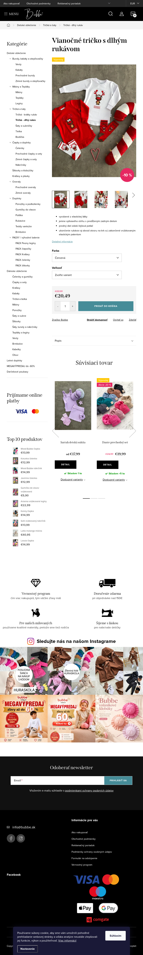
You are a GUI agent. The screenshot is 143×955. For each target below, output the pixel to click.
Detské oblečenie (16, 53)
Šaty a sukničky (24, 125)
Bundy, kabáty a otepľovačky (27, 58)
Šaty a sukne (19, 316)
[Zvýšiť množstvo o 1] (72, 306)
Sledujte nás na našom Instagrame (76, 641)
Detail (65, 464)
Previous (55, 431)
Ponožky (17, 310)
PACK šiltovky (23, 265)
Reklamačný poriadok (69, 3)
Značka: (60, 320)
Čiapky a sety (19, 282)
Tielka (19, 131)
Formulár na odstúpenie (84, 858)
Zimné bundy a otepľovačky (30, 81)
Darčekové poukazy (17, 371)
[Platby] (98, 899)
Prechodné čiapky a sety (29, 153)
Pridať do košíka (105, 306)
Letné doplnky (14, 360)
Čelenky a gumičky (22, 276)
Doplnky (16, 198)
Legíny (19, 103)
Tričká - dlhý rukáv (26, 120)
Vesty (18, 64)
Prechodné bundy (25, 75)
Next (132, 431)
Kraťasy (16, 288)
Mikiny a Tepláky (21, 86)
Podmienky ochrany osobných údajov (92, 852)
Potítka (19, 215)
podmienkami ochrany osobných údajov (89, 790)
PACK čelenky (23, 260)
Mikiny (19, 92)
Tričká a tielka (19, 299)
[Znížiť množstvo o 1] (58, 306)
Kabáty (19, 70)
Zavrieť (76, 318)
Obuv (15, 355)
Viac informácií (67, 940)
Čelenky (20, 148)
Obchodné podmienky (39, 3)
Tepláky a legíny (20, 332)
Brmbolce (21, 232)
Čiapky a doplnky (21, 142)
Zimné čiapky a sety (26, 159)
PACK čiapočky (23, 248)
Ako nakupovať (11, 3)
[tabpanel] (73, 434)
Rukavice (20, 221)
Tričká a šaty (19, 109)
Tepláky (20, 98)
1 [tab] (86, 498)
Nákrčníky (21, 165)
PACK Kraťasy (23, 254)
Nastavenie (27, 949)
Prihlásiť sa (118, 780)
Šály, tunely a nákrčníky (24, 327)
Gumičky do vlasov (26, 209)
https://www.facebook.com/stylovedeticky (11, 838)
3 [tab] (101, 498)
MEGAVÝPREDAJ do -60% (21, 366)
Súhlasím (115, 936)
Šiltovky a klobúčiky (22, 170)
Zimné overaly (23, 193)
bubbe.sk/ (21, 838)
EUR (132, 3)
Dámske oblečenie (17, 271)
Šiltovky (16, 321)
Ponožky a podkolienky (28, 204)
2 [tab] (94, 498)
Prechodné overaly (26, 187)
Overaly (16, 181)
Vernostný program (82, 864)
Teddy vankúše (24, 226)
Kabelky (16, 349)
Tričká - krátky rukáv (26, 114)
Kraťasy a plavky (21, 176)
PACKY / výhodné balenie (26, 237)
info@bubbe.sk (23, 827)
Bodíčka (20, 137)
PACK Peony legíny (26, 243)
